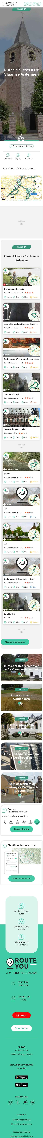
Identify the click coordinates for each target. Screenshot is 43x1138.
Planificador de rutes (21, 878)
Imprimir (28, 158)
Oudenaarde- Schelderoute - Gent (19, 579)
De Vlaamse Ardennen (22, 146)
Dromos (6, 139)
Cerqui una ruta (24, 998)
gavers (7, 473)
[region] (21, 188)
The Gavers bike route (14, 289)
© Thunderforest (19, 200)
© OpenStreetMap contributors (32, 200)
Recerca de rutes (21, 829)
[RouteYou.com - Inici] (11, 4)
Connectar (21, 1028)
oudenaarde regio (12, 394)
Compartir (7, 158)
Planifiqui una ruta (23, 983)
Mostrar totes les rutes (15, 642)
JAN (5, 508)
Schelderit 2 (9, 614)
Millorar (21, 1015)
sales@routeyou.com (22, 1124)
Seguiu (18, 158)
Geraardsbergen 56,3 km (15, 429)
